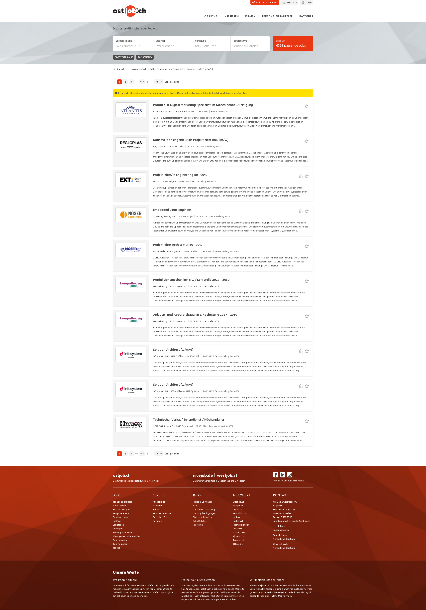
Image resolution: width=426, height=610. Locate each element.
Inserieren (157, 506)
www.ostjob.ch (138, 69)
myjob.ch (237, 509)
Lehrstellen (118, 525)
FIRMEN (250, 16)
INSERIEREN (231, 16)
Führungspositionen (122, 532)
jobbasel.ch (238, 517)
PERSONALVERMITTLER (277, 16)
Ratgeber (157, 521)
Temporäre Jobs (121, 513)
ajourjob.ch (238, 536)
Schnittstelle (199, 521)
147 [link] (142, 82)
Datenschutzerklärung (204, 509)
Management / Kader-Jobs (126, 536)
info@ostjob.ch (281, 521)
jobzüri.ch (237, 529)
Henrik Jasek (279, 526)
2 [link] (125, 82)
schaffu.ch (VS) (240, 532)
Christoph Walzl (281, 544)
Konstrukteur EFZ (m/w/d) (200, 69)
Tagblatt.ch (238, 540)
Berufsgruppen (120, 540)
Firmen (156, 509)
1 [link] (119, 82)
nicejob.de (203, 475)
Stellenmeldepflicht (203, 517)
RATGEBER (306, 16)
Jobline (116, 548)
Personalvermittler (162, 513)
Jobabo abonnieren (122, 502)
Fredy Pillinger (280, 535)
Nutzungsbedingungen (204, 513)
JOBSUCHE (210, 16)
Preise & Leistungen (203, 502)
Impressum (198, 525)
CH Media (238, 544)
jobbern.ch (238, 521)
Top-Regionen (120, 544)
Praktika (117, 521)
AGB (195, 506)
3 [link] (131, 82)
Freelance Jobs (120, 517)
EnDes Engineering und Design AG (166, 69)
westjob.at (227, 475)
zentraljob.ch (239, 513)
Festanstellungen (121, 509)
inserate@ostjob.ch (300, 521)
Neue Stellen (119, 506)
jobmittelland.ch (241, 525)
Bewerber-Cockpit (162, 517)
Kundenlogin (159, 502)
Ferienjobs (118, 529)
